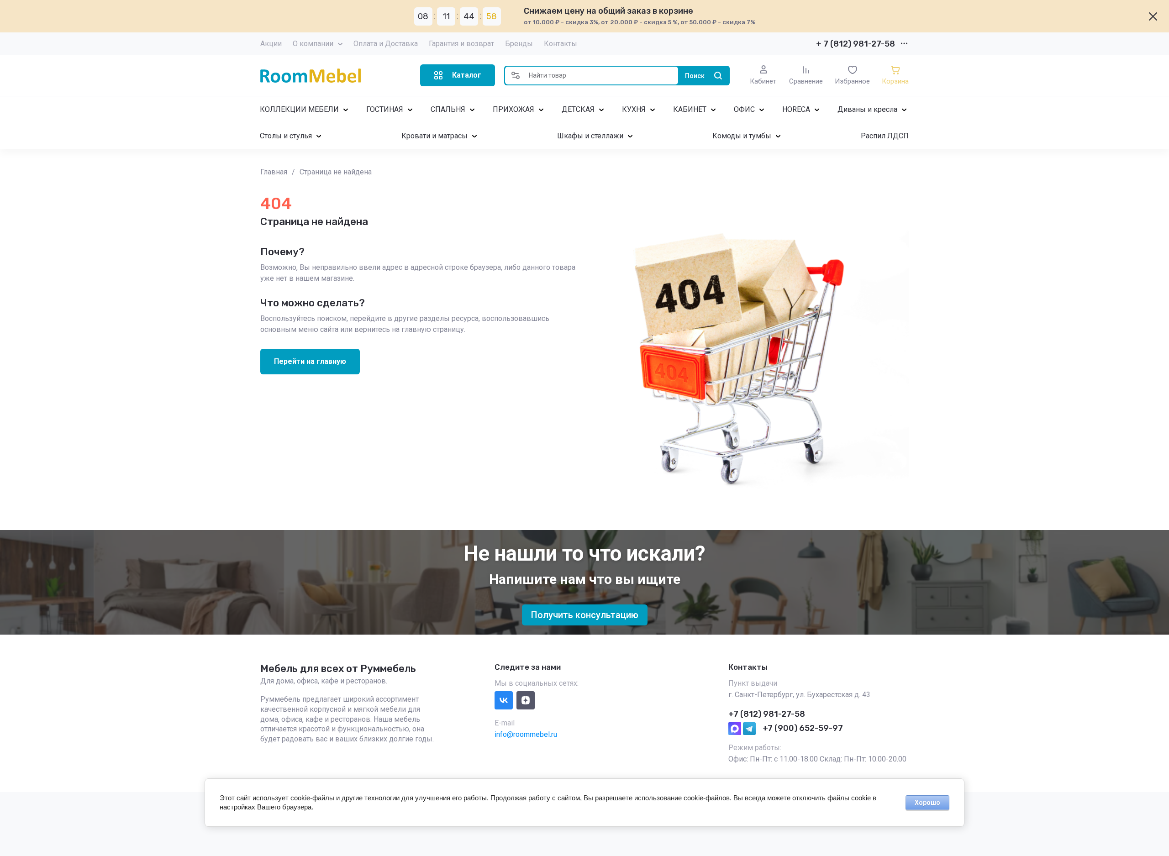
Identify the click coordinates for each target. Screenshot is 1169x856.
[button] (457, 75)
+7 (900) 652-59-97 (803, 728)
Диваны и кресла (867, 109)
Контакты (560, 43)
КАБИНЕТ (689, 109)
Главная (273, 172)
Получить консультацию (584, 614)
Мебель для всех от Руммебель (338, 668)
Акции (271, 43)
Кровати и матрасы (434, 135)
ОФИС (744, 109)
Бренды (519, 43)
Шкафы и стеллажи (590, 135)
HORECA (796, 109)
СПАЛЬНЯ (448, 109)
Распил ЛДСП (885, 135)
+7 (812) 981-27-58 (766, 714)
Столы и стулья (286, 135)
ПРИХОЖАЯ (513, 109)
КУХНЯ (634, 109)
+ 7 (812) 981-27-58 (855, 44)
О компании (313, 43)
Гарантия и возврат (461, 43)
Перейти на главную (310, 361)
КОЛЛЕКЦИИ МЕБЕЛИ (299, 109)
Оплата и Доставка (385, 43)
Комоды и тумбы (741, 135)
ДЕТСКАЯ (578, 109)
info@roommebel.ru (526, 734)
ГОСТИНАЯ (384, 109)
